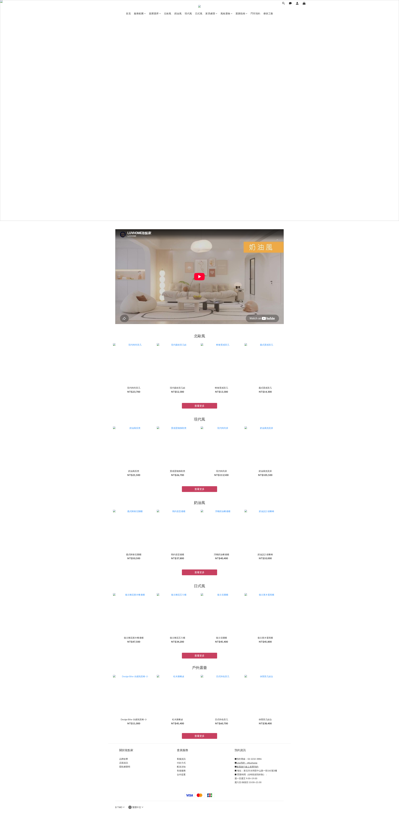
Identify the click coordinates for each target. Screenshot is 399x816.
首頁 (128, 13)
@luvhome (252, 762)
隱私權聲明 (124, 766)
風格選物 (225, 13)
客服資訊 (181, 759)
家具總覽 (210, 13)
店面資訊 (123, 762)
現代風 (188, 13)
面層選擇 (154, 13)
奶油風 (178, 13)
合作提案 (181, 774)
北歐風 (167, 13)
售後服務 (181, 770)
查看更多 (199, 405)
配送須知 (181, 766)
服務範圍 (139, 13)
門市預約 (255, 13)
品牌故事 (123, 759)
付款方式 (181, 762)
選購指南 (240, 13)
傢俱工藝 (268, 13)
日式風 (198, 13)
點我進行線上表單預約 (247, 766)
